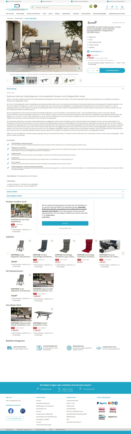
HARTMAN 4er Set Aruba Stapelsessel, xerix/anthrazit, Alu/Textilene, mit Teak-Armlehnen (20, 220)
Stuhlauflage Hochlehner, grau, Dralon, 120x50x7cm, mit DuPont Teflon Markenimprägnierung (64, 256)
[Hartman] (92, 22)
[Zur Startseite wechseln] (17, 7)
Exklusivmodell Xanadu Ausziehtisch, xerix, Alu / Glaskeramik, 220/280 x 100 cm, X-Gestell (43, 290)
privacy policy (50, 215)
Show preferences (65, 228)
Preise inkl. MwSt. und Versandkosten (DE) (100, 60)
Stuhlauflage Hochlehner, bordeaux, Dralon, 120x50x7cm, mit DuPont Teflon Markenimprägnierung (86, 256)
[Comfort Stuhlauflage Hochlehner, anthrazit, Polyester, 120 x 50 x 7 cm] (43, 246)
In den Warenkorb (112, 70)
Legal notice (46, 217)
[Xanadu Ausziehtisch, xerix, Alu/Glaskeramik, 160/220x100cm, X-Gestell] (43, 314)
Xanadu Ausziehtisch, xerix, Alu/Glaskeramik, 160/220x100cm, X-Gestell (42, 324)
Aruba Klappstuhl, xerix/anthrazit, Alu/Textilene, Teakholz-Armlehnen (21, 256)
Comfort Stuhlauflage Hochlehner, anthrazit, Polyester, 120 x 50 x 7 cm (42, 256)
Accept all (65, 223)
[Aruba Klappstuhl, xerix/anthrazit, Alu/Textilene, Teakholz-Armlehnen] (21, 246)
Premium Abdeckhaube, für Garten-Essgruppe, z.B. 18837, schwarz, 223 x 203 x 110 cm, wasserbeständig (109, 256)
